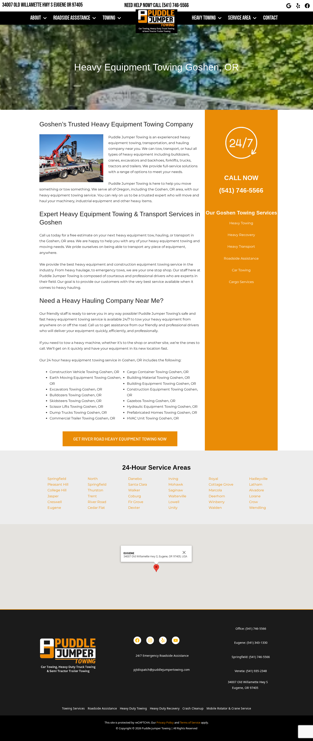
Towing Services (73, 708)
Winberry (217, 502)
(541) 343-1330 (257, 643)
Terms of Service (190, 722)
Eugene (54, 508)
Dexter (134, 508)
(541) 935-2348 (256, 671)
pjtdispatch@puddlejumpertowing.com (162, 670)
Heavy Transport (241, 247)
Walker (134, 490)
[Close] (184, 552)
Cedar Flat (96, 508)
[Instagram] (150, 640)
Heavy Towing (241, 223)
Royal (213, 479)
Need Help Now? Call (143, 5)
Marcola (215, 490)
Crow (253, 502)
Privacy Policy (165, 722)
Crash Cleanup (193, 708)
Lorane (255, 496)
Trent (92, 496)
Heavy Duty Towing (133, 708)
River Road (97, 502)
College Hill (56, 490)
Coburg (134, 496)
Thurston (95, 490)
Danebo (135, 479)
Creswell (54, 502)
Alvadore (256, 490)
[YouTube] (175, 640)
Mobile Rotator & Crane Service (229, 708)
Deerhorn (217, 496)
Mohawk (175, 484)
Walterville (177, 496)
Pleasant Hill (57, 484)
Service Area (239, 18)
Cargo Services (241, 282)
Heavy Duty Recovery (164, 708)
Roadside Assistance (71, 18)
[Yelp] (163, 640)
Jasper (53, 496)
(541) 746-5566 (175, 5)
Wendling (257, 508)
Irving (173, 479)
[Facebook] (137, 640)
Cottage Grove (221, 484)
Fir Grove (135, 502)
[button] (156, 568)
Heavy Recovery (241, 235)
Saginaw (175, 490)
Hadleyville (258, 479)
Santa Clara (137, 484)
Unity (173, 508)
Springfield (56, 479)
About (35, 18)
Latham (255, 484)
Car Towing (241, 270)
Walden (215, 508)
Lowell (173, 502)
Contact (270, 18)
